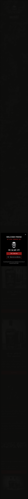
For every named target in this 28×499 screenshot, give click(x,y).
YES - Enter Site (14, 253)
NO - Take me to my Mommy (14, 257)
